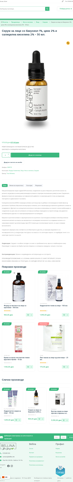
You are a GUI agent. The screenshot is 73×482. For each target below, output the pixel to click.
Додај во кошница (35, 155)
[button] (68, 43)
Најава (58, 448)
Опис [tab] (4, 185)
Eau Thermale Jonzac (9, 409)
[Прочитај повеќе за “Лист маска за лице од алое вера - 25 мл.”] (65, 367)
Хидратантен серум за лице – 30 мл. (12, 412)
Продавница (15, 22)
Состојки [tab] (29, 185)
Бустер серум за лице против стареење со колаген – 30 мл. (59, 412)
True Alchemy (10, 173)
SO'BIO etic (7, 355)
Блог (5, 1)
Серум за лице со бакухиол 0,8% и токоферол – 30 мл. (35, 411)
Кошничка (59, 452)
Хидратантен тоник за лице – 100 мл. (54, 306)
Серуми (45, 22)
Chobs (41, 355)
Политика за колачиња (36, 465)
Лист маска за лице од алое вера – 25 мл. (54, 358)
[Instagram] (11, 466)
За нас (2, 1)
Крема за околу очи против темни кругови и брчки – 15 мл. (17, 358)
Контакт (31, 452)
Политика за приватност (36, 461)
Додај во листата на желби (13, 162)
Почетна (5, 22)
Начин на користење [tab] (16, 185)
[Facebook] (8, 466)
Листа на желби (60, 456)
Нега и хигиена (28, 22)
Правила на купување (36, 456)
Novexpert (54, 409)
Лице (37, 22)
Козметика (16, 170)
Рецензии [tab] (38, 185)
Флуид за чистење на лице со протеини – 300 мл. (15, 306)
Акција (11, 170)
